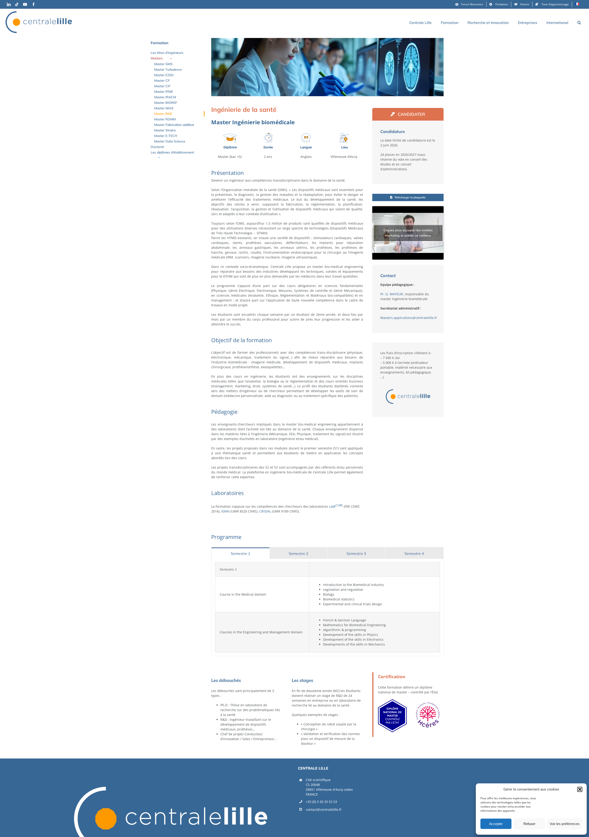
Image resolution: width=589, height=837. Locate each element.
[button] (579, 789)
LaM (336, 506)
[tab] (240, 553)
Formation (159, 43)
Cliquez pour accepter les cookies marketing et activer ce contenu (408, 232)
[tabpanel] (327, 607)
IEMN (225, 511)
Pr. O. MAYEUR (391, 294)
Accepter (496, 824)
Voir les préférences (565, 824)
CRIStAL (265, 511)
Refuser (529, 824)
